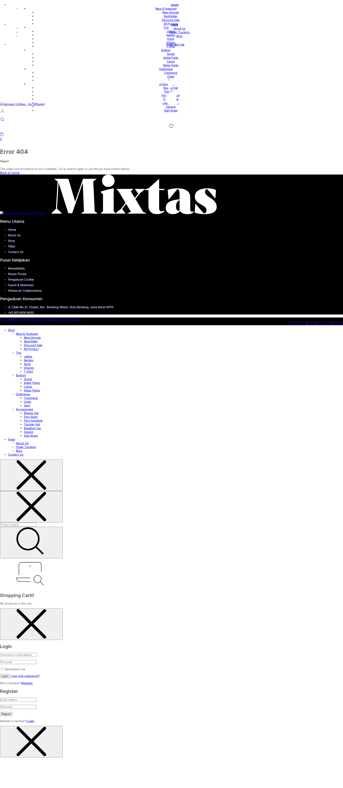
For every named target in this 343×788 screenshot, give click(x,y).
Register (27, 683)
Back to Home (10, 173)
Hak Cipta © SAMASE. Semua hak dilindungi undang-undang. (41, 319)
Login (30, 721)
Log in (5, 676)
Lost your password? (25, 676)
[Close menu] (31, 475)
